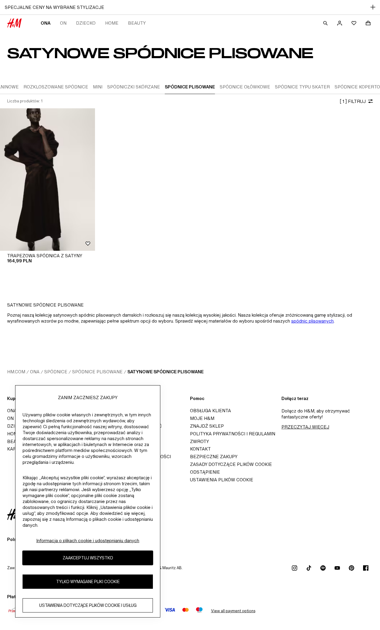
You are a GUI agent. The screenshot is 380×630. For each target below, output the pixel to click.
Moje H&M (202, 418)
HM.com (16, 371)
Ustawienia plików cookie (221, 479)
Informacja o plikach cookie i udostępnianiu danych (87, 540)
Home (111, 23)
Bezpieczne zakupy (214, 456)
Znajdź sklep (207, 426)
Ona (45, 23)
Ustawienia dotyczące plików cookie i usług (88, 605)
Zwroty (199, 441)
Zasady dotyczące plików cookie (231, 464)
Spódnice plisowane (97, 371)
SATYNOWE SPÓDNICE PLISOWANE (165, 371)
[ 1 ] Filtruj (353, 101)
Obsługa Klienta (210, 410)
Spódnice (55, 371)
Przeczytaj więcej (305, 426)
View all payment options (233, 611)
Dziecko (86, 23)
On (63, 23)
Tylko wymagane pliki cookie (88, 581)
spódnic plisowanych (312, 320)
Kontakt (200, 448)
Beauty (137, 23)
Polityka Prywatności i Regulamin (232, 433)
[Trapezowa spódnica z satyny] (47, 179)
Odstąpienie (205, 472)
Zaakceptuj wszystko (88, 557)
